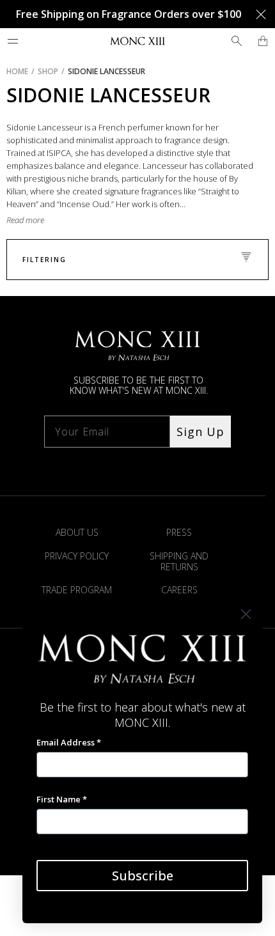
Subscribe (142, 875)
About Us (77, 532)
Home (17, 71)
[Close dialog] (246, 614)
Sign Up (200, 431)
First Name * (61, 799)
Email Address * (68, 742)
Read (16, 220)
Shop (48, 71)
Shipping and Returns (179, 561)
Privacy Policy (77, 556)
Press (179, 532)
